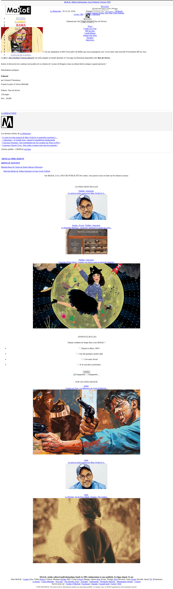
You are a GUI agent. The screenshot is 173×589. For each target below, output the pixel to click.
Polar (115, 13)
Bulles (63, 579)
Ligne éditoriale (47, 582)
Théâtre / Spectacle (86, 191)
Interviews (90, 40)
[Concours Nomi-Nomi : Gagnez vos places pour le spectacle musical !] (86, 328)
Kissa (81, 579)
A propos (36, 582)
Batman (121, 13)
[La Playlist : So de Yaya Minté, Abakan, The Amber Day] (86, 562)
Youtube (94, 584)
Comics (89, 13)
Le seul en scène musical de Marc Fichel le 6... (86, 193)
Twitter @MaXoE (73, 584)
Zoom (133, 579)
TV (151, 579)
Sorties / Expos (78, 225)
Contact (137, 582)
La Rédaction (8, 113)
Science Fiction (98, 13)
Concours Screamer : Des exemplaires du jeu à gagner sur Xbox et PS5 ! (31, 143)
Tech (116, 579)
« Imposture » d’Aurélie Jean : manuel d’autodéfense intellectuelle (28, 140)
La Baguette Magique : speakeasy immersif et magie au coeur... (86, 228)
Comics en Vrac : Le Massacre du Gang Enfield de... (86, 388)
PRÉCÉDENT (12, 159)
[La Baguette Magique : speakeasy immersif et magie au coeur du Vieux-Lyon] (86, 253)
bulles (86, 386)
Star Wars (109, 13)
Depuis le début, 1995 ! (90, 348)
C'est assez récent (91, 359)
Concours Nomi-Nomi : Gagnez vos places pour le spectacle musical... (86, 262)
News (90, 26)
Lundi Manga (90, 33)
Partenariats (94, 582)
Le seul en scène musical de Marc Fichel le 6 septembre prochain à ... (29, 137)
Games (26, 579)
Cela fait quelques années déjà (91, 354)
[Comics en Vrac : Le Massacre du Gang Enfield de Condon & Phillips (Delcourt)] (86, 454)
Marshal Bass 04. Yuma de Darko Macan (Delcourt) (22, 167)
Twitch (113, 584)
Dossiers (90, 38)
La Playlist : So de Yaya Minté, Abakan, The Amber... (86, 497)
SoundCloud (104, 584)
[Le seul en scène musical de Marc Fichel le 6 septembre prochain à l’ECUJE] (86, 219)
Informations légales (125, 582)
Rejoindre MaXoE (107, 582)
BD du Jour (90, 31)
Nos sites (59, 582)
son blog (27, 149)
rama (86, 460)
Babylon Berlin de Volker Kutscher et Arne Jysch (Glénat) (27, 171)
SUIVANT (10, 163)
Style (99, 579)
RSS (119, 584)
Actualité (84, 582)
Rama (42, 579)
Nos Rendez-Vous (71, 582)
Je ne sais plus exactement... (91, 365)
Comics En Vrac (90, 29)
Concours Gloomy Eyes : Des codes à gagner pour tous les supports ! (30, 145)
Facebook (86, 584)
